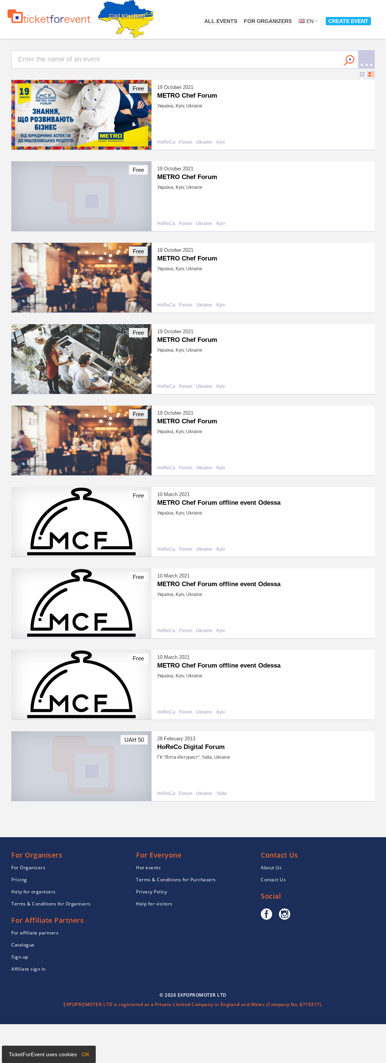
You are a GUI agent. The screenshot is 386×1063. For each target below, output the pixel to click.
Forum (185, 142)
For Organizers (268, 21)
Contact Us (273, 879)
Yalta (221, 793)
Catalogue (23, 945)
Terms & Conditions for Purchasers (176, 879)
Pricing (19, 879)
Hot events (148, 867)
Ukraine (204, 142)
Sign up (19, 957)
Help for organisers (33, 891)
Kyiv (220, 142)
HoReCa (166, 142)
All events (220, 21)
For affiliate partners (34, 933)
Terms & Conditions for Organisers (51, 904)
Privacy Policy (151, 891)
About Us (271, 867)
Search (349, 60)
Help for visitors (154, 904)
